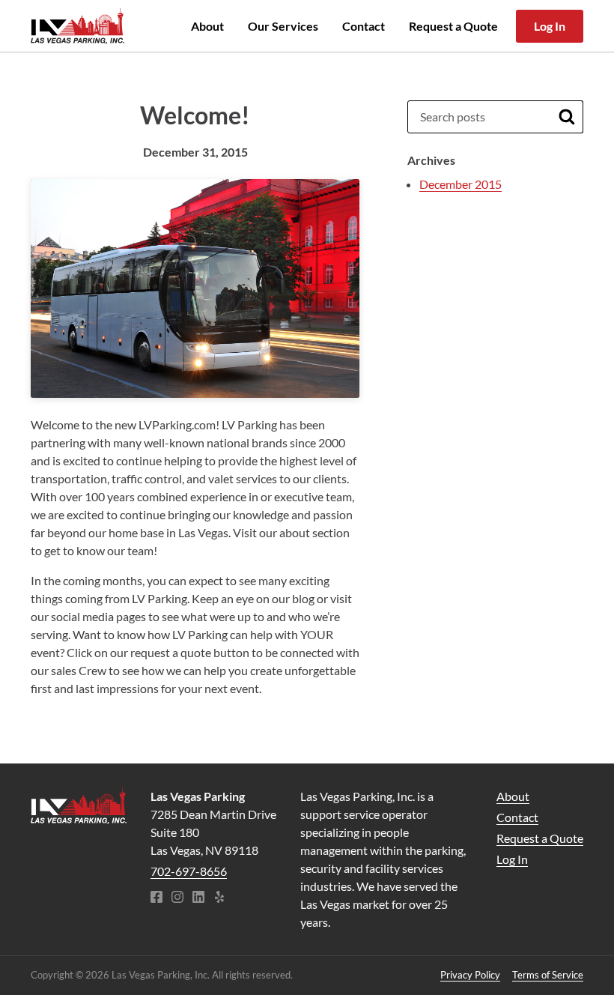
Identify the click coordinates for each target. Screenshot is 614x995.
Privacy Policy (470, 975)
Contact (363, 26)
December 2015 (460, 184)
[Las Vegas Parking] (79, 805)
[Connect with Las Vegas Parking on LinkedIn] (198, 898)
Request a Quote (453, 26)
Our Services (283, 26)
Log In (549, 26)
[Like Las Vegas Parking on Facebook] (156, 898)
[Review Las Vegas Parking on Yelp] (219, 898)
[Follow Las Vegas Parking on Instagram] (177, 898)
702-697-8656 (189, 871)
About (207, 26)
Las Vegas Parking (77, 26)
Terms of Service (547, 975)
